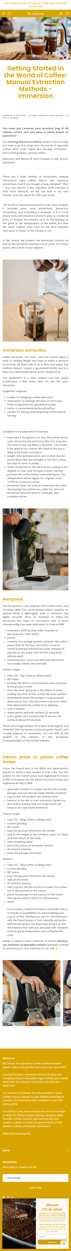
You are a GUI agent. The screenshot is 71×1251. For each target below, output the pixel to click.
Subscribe (35, 1187)
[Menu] (3, 13)
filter (65, 184)
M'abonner (52, 1242)
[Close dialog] (67, 1200)
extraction (60, 149)
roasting (13, 153)
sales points (10, 1104)
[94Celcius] (35, 13)
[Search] (11, 13)
